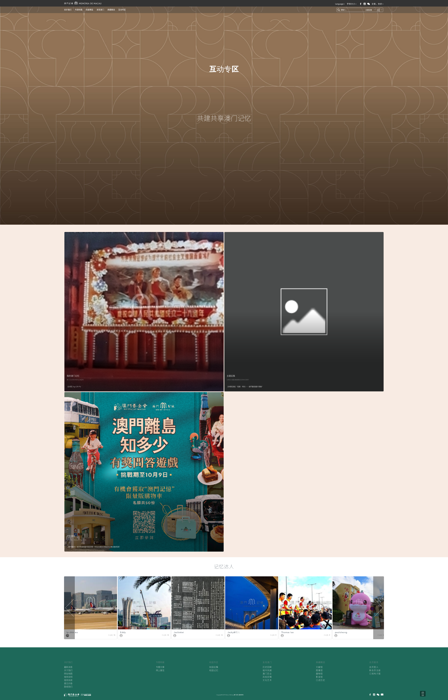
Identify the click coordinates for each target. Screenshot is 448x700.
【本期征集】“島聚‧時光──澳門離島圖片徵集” (245, 387)
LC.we (284, 632)
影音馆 (319, 677)
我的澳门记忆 (73, 376)
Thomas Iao (180, 632)
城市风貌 (267, 670)
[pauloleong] (228, 635)
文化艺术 (267, 680)
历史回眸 (267, 667)
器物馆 (319, 673)
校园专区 (213, 662)
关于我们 (68, 670)
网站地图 (68, 673)
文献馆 (319, 667)
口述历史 (320, 680)
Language (339, 4)
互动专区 (122, 10)
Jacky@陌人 (126, 632)
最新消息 (68, 667)
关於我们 (68, 10)
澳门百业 (267, 673)
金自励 (338, 632)
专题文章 (160, 667)
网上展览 (160, 670)
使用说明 (68, 677)
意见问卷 (68, 683)
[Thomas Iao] (174, 635)
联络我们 (68, 687)
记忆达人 (224, 566)
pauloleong (234, 632)
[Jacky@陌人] (121, 635)
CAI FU (78, 387)
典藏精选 (111, 10)
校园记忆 (213, 670)
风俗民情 (267, 677)
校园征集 (213, 667)
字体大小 (351, 4)
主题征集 (231, 376)
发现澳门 (100, 10)
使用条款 (68, 680)
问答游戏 (71, 536)
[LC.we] (282, 635)
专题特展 (78, 10)
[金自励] (335, 635)
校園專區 (89, 10)
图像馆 (319, 670)
